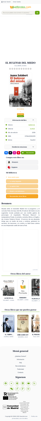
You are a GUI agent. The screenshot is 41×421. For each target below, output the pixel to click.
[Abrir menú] (37, 13)
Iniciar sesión (7, 2)
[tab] (20, 120)
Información (20, 359)
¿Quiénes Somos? (20, 356)
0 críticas (20, 116)
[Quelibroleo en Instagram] (14, 152)
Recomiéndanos (20, 366)
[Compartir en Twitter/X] (10, 152)
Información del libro (19, 120)
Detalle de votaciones (19, 147)
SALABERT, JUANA (20, 66)
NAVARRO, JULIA (23, 337)
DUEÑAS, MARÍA (8, 336)
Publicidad (20, 369)
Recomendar (30, 152)
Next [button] (39, 289)
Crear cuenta (17, 2)
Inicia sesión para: (13, 177)
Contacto (20, 372)
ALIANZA (32, 128)
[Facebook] (6, 383)
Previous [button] (2, 289)
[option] (8, 290)
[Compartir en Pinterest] (18, 152)
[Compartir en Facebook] (6, 152)
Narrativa (32, 125)
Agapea (14, 167)
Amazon (14, 162)
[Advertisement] (20, 39)
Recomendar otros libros (17, 196)
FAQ (20, 362)
